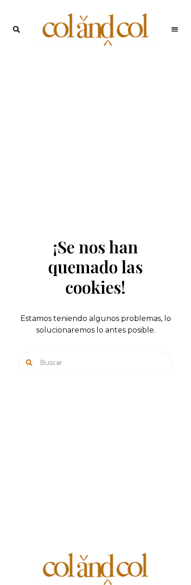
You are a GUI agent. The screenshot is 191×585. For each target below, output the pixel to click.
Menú (175, 29)
